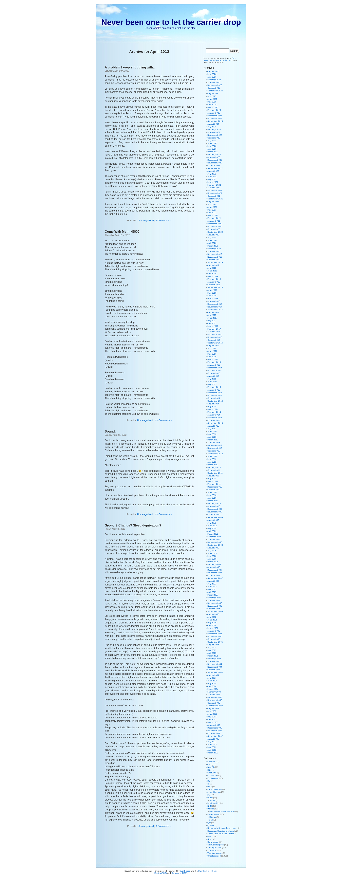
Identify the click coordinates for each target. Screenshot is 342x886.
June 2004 (212, 681)
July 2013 (211, 429)
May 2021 (212, 210)
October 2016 (213, 340)
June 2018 (212, 290)
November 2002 (214, 730)
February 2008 (214, 564)
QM (209, 822)
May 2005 (212, 650)
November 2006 (214, 606)
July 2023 (211, 140)
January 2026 (213, 82)
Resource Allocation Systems (220, 831)
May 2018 (212, 293)
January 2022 (213, 188)
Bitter (209, 770)
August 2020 (213, 235)
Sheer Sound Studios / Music (220, 834)
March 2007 (212, 595)
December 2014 (214, 393)
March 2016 (212, 359)
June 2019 (212, 271)
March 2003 (212, 722)
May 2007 (212, 589)
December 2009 (214, 509)
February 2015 (214, 387)
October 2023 (213, 138)
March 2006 (212, 628)
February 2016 (214, 362)
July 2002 (211, 742)
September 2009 (215, 517)
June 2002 (212, 744)
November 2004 (214, 667)
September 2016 (215, 343)
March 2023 (212, 152)
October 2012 (213, 451)
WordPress (185, 871)
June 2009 (212, 526)
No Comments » (163, 420)
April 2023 (212, 149)
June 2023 (212, 143)
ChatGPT (211, 773)
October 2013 (213, 420)
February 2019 (214, 279)
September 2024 (215, 121)
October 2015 (213, 373)
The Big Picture (214, 847)
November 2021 (214, 193)
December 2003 (214, 697)
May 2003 (212, 717)
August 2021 (213, 201)
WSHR (212, 800)
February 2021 (214, 218)
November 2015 (214, 370)
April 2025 (212, 104)
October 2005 (213, 639)
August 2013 (213, 426)
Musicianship (213, 803)
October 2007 (213, 575)
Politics (210, 809)
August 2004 (213, 675)
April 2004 (212, 686)
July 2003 (211, 711)
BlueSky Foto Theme (208, 871)
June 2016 (212, 351)
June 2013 (212, 431)
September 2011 (215, 473)
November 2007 (214, 573)
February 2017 (214, 329)
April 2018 (212, 296)
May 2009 (212, 528)
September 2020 (215, 232)
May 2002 (212, 747)
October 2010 (213, 490)
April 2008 (212, 559)
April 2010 (212, 498)
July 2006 (211, 617)
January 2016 (213, 365)
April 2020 (212, 243)
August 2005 (213, 645)
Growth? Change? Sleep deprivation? (133, 525)
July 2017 (211, 315)
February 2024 (214, 129)
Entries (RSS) (160, 873)
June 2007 (212, 586)
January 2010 (213, 506)
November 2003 (214, 700)
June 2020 (212, 240)
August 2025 (213, 93)
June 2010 (212, 492)
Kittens (212, 817)
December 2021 (214, 190)
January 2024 (213, 132)
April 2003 (212, 719)
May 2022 (212, 179)
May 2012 (212, 459)
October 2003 (213, 703)
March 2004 (212, 689)
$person (211, 762)
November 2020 (214, 226)
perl (211, 820)
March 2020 (212, 246)
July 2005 (211, 647)
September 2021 (215, 199)
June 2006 (212, 620)
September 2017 (215, 309)
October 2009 (213, 514)
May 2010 (212, 495)
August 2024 (213, 124)
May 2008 (212, 556)
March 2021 (212, 215)
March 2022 (212, 182)
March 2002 (212, 753)
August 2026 (213, 71)
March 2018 (212, 298)
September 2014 (215, 401)
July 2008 (211, 550)
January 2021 (213, 221)
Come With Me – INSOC (122, 231)
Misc (209, 795)
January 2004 (213, 694)
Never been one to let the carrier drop (171, 22)
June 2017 (212, 318)
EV (208, 781)
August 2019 (213, 265)
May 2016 (212, 354)
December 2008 (214, 542)
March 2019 (212, 276)
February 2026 (214, 80)
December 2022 (214, 160)
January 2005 (213, 661)
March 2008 (212, 562)
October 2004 (213, 670)
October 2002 (213, 733)
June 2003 (212, 714)
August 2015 (213, 376)
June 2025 (212, 99)
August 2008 (213, 548)
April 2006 (212, 625)
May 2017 (212, 321)
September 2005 (215, 642)
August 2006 (213, 614)
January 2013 (213, 442)
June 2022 (212, 176)
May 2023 (212, 146)
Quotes (210, 825)
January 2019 (213, 282)
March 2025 (212, 107)
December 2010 (214, 487)
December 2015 (214, 368)
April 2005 (212, 653)
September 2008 (215, 545)
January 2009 (213, 539)
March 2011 (212, 481)
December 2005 (214, 634)
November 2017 (214, 307)
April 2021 (212, 213)
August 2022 (213, 171)
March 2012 (212, 465)
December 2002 (214, 728)
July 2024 (211, 127)
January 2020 (213, 251)
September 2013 (215, 423)
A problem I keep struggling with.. (130, 67)
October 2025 (213, 88)
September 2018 (215, 287)
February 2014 (214, 412)
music (210, 798)
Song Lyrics (212, 842)
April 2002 (212, 750)
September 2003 (215, 706)
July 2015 (211, 379)
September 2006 (215, 611)
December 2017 (214, 304)
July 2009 (211, 523)
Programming (213, 814)
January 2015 (213, 390)
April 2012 (212, 462)
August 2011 (213, 476)
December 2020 (214, 224)
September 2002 (215, 736)
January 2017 (213, 332)
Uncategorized (146, 220)
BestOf (210, 767)
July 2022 (211, 174)
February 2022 (214, 185)
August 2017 (213, 312)
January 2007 (213, 600)
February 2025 (214, 110)
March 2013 (212, 440)
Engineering (212, 778)
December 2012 (214, 445)
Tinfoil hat (211, 850)
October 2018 (213, 285)
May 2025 (212, 102)
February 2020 (214, 249)
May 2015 (212, 384)
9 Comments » (163, 220)
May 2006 (212, 622)
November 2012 (214, 448)
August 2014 (213, 404)
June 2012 (212, 456)
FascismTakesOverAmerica (221, 811)
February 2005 (214, 658)
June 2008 (212, 553)
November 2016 (214, 337)
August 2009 (213, 520)
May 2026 (212, 74)
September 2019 (215, 262)
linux (209, 786)
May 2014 (212, 406)
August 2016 (213, 345)
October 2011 (213, 470)
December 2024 (214, 116)
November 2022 (214, 163)
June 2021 (212, 207)
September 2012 (215, 453)
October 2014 (213, 398)
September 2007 (215, 578)
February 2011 (214, 484)
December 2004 (214, 664)
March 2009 (212, 534)
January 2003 (213, 725)
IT (208, 784)
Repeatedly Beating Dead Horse (222, 828)
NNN (209, 806)
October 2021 (213, 196)
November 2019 (214, 257)
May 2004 (212, 683)
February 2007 (214, 598)
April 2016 (212, 357)
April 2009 (212, 531)
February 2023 (214, 154)
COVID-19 (212, 775)
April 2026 (212, 77)
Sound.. (110, 431)
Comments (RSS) (179, 873)
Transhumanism (214, 853)
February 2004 (214, 692)
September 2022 (215, 168)
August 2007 (213, 581)
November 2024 (214, 118)
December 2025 (214, 85)
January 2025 (213, 113)
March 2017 (212, 326)
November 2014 (214, 395)
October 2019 (213, 260)
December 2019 (214, 254)
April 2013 (212, 437)
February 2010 (214, 503)
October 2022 (213, 165)
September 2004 (215, 672)
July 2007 (211, 584)
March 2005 (212, 656)
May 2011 (211, 478)
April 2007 (212, 592)
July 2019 (211, 268)
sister (209, 836)
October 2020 (213, 229)
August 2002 (213, 739)
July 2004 (211, 678)
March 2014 (212, 409)
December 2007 (214, 570)
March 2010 (212, 501)
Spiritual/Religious (215, 845)
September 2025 (215, 91)
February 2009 (214, 537)
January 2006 (213, 631)
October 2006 (213, 609)
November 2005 (214, 636)
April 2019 (212, 273)
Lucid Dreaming (214, 789)
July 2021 (211, 204)
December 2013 (214, 417)
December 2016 (214, 334)
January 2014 (213, 415)
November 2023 (214, 135)
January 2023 (213, 157)
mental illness (213, 792)
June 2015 (212, 381)
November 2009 (214, 512)
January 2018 (213, 301)
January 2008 (213, 567)
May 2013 (212, 434)
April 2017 (212, 323)
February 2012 (214, 467)
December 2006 (214, 603)
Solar (209, 839)
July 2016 (211, 348)
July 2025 (211, 96)
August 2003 (213, 708)
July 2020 (211, 237)
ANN (209, 764)
